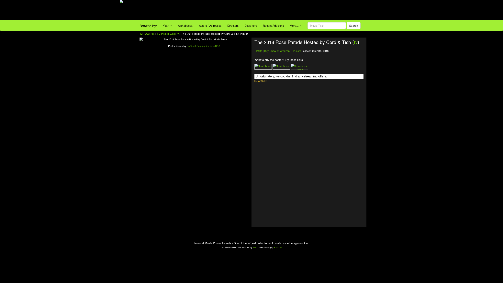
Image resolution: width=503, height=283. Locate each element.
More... (294, 26)
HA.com (296, 51)
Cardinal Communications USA (203, 46)
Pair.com (278, 247)
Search (353, 26)
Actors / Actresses (210, 26)
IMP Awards (147, 34)
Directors (233, 26)
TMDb (255, 247)
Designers (250, 26)
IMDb (259, 51)
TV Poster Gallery (168, 34)
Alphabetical (185, 26)
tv (356, 42)
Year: (166, 26)
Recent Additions (273, 26)
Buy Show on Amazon (277, 51)
